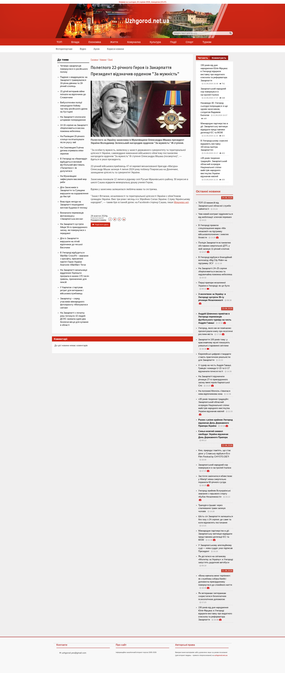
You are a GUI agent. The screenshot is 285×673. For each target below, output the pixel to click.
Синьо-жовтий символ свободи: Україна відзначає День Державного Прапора (213, 434)
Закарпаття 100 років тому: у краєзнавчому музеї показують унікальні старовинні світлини (214, 342)
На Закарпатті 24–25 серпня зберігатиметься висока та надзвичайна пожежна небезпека (215, 271)
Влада (75, 42)
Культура (155, 42)
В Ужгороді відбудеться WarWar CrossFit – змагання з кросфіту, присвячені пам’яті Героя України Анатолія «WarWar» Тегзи (74, 258)
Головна (94, 60)
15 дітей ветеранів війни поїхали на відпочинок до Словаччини (73, 94)
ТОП (59, 42)
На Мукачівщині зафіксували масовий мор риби (73, 179)
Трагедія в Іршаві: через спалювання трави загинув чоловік (211, 508)
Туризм (206, 42)
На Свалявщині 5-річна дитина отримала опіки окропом (72, 150)
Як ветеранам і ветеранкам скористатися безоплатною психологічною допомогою (212, 596)
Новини (103, 60)
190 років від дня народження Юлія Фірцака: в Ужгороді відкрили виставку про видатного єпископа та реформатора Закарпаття (215, 613)
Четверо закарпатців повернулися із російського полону (74, 69)
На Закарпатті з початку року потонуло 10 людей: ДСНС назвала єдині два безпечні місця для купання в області (74, 319)
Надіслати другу (100, 224)
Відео (83, 49)
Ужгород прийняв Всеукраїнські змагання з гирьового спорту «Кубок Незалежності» (214, 493)
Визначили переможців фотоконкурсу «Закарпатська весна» (72, 216)
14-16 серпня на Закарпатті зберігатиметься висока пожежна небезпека (74, 128)
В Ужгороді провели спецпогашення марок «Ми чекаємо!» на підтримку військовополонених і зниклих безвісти (213, 231)
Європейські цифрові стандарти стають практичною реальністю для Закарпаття (214, 357)
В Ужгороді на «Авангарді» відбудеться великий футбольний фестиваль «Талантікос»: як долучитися (73, 165)
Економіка (94, 42)
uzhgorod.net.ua (220, 655)
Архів (97, 49)
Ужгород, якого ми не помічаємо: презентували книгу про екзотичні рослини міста (215, 331)
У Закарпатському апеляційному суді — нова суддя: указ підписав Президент (215, 548)
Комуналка (134, 42)
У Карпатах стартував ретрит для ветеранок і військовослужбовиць (71, 290)
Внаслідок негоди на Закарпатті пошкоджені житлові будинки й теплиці (73, 204)
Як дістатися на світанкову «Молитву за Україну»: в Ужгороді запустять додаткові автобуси (215, 559)
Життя (114, 42)
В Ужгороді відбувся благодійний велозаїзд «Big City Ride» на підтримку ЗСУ (215, 260)
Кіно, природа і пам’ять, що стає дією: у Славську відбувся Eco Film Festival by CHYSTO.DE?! (214, 453)
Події (173, 42)
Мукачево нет (181, 202)
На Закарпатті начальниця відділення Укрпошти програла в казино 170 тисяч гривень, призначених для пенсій (74, 276)
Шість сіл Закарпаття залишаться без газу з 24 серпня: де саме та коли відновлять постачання (215, 519)
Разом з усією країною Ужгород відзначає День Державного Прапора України (215, 423)
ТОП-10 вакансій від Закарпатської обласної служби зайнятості (214, 205)
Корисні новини (115, 49)
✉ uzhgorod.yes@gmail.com (72, 653)
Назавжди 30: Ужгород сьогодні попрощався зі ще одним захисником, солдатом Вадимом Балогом (214, 109)
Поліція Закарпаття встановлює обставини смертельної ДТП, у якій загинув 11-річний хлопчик (214, 245)
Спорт (189, 42)
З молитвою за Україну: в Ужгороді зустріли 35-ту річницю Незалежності (212, 297)
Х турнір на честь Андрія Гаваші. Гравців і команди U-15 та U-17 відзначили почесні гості (214, 368)
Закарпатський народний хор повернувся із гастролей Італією (213, 92)
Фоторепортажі (64, 49)
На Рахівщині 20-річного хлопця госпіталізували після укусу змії (72, 139)
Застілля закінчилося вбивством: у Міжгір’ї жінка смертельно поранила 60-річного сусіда (215, 479)
